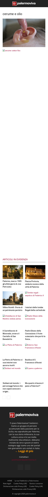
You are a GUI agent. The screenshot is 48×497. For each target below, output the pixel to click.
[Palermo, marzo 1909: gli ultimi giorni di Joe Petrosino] (13, 272)
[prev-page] (4, 397)
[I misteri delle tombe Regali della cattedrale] (35, 298)
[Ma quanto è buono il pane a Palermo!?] (35, 374)
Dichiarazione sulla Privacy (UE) (15, 486)
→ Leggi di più (24, 451)
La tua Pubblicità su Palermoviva (27, 481)
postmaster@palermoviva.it (24, 459)
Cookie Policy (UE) (20, 483)
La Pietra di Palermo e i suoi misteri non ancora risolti (13, 362)
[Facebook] (20, 467)
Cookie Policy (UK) (36, 486)
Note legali (7, 483)
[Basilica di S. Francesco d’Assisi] (35, 351)
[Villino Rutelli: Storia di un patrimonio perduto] (13, 298)
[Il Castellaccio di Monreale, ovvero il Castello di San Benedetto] (13, 322)
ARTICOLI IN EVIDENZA (15, 259)
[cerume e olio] (24, 46)
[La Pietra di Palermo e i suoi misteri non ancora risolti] (13, 351)
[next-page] (8, 397)
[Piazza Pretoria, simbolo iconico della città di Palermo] (35, 272)
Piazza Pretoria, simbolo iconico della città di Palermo (34, 284)
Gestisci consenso (36, 483)
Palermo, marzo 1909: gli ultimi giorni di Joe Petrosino (12, 284)
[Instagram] (27, 467)
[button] (4, 3)
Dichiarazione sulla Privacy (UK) (24, 489)
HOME (9, 481)
